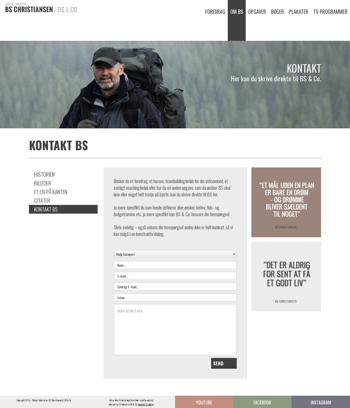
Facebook (262, 402)
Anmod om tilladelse (145, 404)
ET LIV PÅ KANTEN (50, 192)
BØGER (277, 11)
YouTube (204, 402)
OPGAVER (257, 11)
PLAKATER (298, 11)
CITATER (42, 200)
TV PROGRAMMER (330, 11)
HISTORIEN (44, 174)
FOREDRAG (215, 11)
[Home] (38, 7)
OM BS (236, 11)
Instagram (321, 402)
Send (218, 363)
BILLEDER (42, 183)
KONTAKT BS (46, 209)
